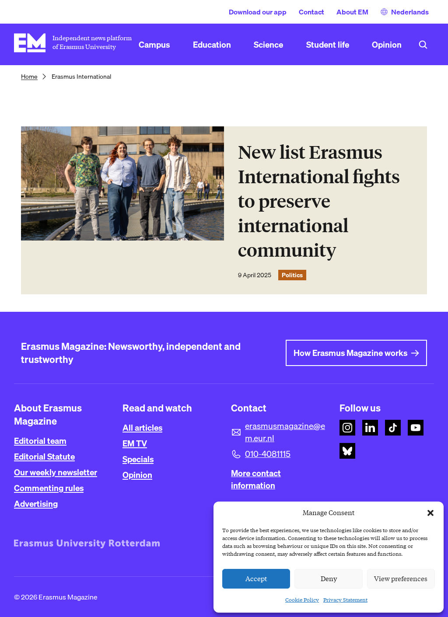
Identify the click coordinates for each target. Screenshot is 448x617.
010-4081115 (267, 454)
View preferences (400, 579)
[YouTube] (416, 428)
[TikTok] (393, 428)
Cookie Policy (302, 599)
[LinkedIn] (370, 428)
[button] (430, 513)
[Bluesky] (347, 451)
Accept (256, 579)
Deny (329, 579)
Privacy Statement (345, 599)
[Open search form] (423, 45)
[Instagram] (347, 428)
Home (29, 76)
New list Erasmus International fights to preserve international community (319, 201)
